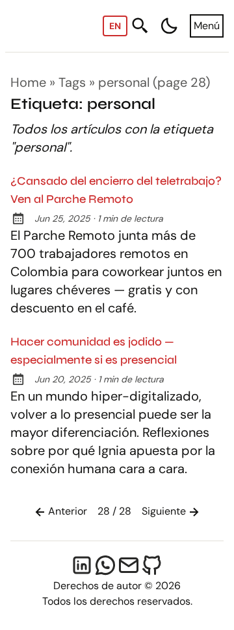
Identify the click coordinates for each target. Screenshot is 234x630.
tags (72, 82)
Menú (207, 25)
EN (115, 26)
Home (28, 82)
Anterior (67, 511)
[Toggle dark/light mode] (169, 25)
